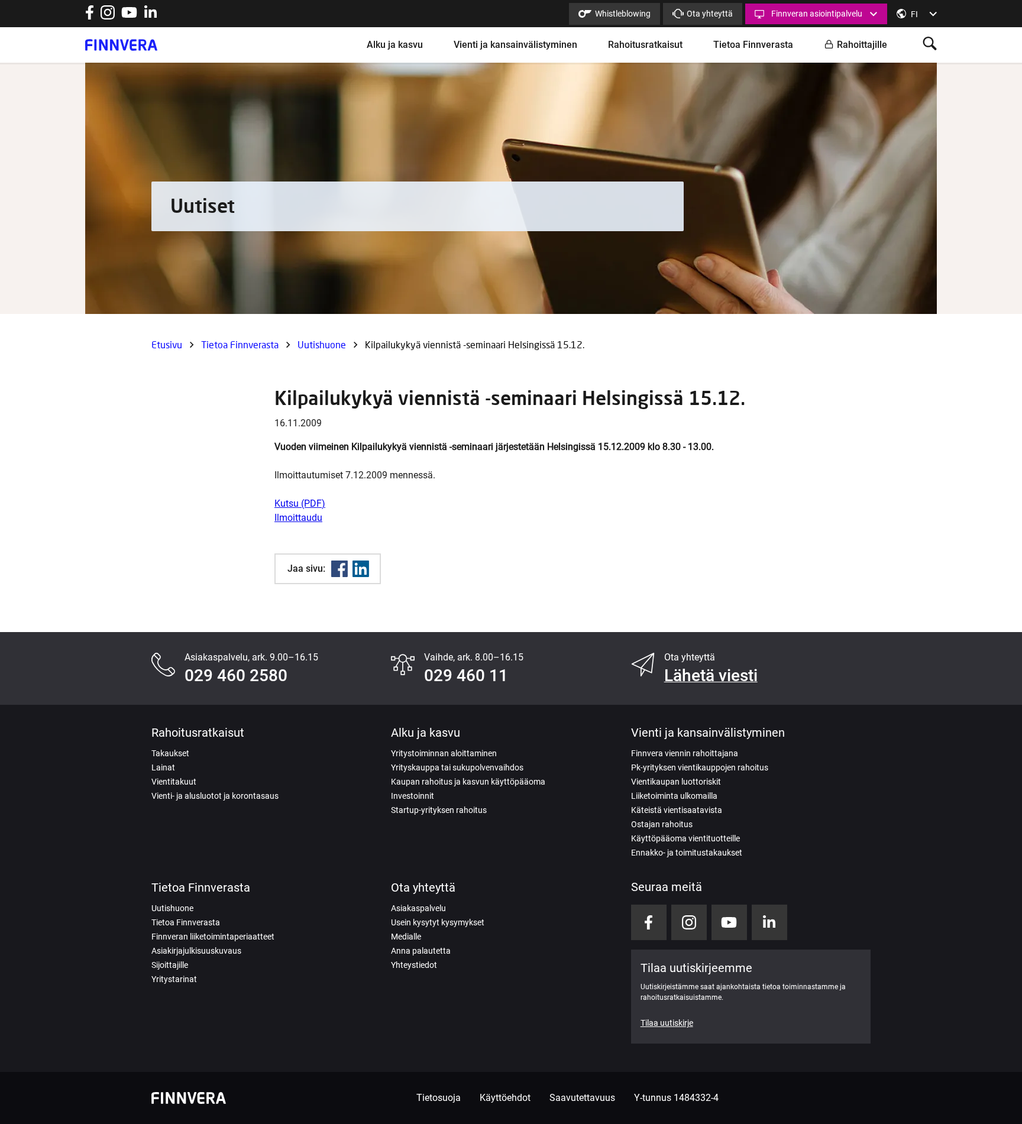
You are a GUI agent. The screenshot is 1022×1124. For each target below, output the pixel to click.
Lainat (163, 767)
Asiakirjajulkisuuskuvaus (196, 950)
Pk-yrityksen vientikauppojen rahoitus (699, 767)
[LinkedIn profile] (150, 16)
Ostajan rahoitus (662, 824)
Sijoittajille (169, 965)
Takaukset (170, 753)
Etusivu (166, 344)
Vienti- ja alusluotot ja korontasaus (215, 796)
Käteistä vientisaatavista (676, 810)
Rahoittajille (862, 44)
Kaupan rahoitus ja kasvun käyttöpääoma (468, 781)
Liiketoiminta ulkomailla (674, 796)
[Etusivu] (121, 45)
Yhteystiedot (414, 965)
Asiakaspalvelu (418, 908)
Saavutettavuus (582, 1097)
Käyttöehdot (505, 1097)
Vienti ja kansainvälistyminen (515, 44)
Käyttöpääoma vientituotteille (685, 838)
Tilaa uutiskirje (667, 1023)
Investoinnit (412, 796)
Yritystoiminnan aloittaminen (444, 753)
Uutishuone (321, 344)
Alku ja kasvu (395, 44)
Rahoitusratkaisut (645, 44)
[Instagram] (108, 16)
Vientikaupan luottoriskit (676, 781)
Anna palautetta (421, 950)
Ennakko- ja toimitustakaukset (686, 852)
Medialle (406, 936)
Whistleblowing (623, 13)
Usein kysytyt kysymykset (437, 922)
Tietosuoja (438, 1097)
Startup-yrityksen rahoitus (439, 810)
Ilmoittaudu (298, 517)
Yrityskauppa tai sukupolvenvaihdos (457, 767)
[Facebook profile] (89, 16)
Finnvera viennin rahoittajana (684, 753)
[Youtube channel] (129, 16)
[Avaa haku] (930, 45)
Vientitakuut (173, 781)
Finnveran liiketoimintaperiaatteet (212, 936)
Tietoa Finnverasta (753, 44)
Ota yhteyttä (710, 13)
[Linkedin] (360, 568)
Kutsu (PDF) (299, 503)
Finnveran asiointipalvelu (816, 13)
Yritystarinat (174, 979)
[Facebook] (339, 568)
